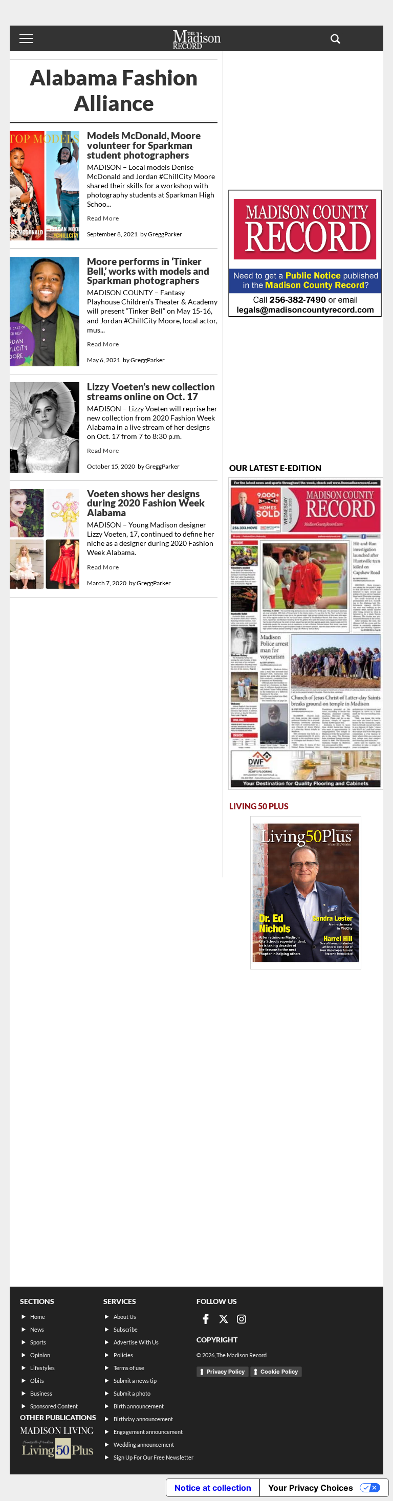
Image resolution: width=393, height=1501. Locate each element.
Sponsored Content (54, 1406)
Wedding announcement (144, 1444)
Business (41, 1393)
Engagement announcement (148, 1431)
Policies (123, 1355)
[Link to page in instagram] (241, 1319)
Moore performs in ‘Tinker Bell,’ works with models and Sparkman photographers (148, 271)
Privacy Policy (226, 1371)
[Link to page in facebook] (206, 1319)
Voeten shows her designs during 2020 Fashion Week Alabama (146, 503)
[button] (335, 38)
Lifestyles (42, 1367)
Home (37, 1316)
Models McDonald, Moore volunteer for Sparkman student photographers (144, 145)
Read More (103, 218)
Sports (38, 1342)
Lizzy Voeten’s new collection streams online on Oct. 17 (151, 391)
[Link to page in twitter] (223, 1319)
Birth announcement (139, 1406)
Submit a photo (132, 1393)
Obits (37, 1380)
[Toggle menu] (26, 38)
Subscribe (126, 1329)
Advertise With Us (136, 1342)
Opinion (40, 1355)
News (37, 1329)
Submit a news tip (135, 1380)
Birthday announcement (143, 1419)
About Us (125, 1316)
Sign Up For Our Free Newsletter (153, 1457)
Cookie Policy (279, 1371)
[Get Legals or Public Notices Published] (305, 314)
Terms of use (129, 1367)
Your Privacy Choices (310, 1488)
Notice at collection (212, 1488)
